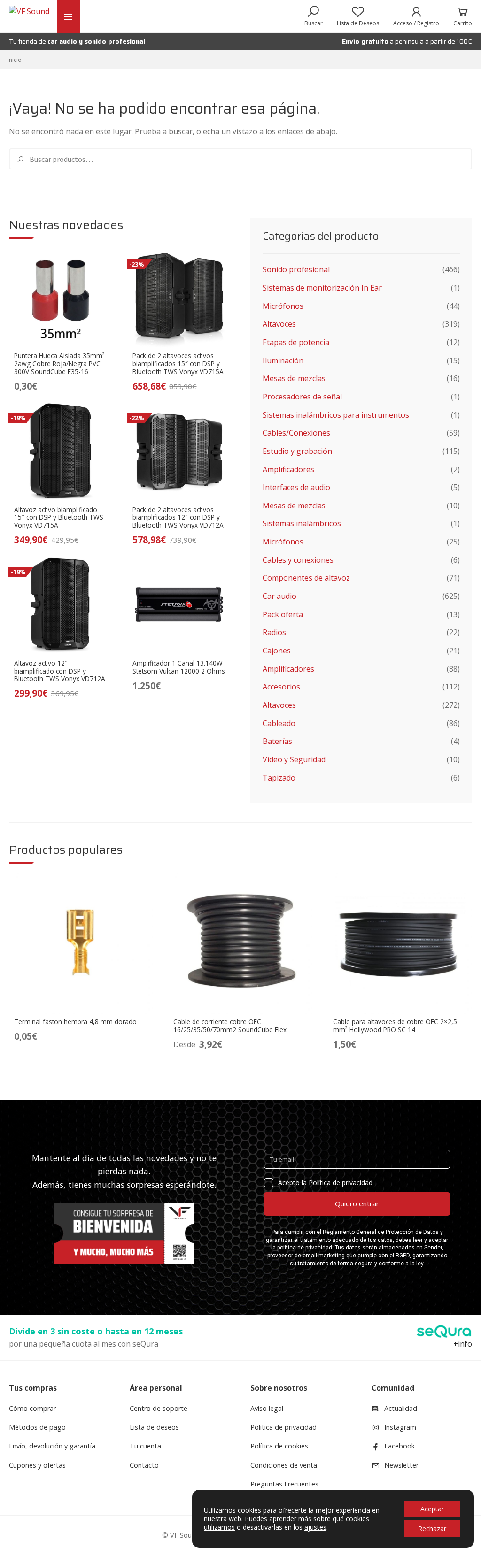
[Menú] (68, 16)
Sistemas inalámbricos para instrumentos (336, 415)
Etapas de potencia (296, 342)
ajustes (315, 1527)
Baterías (277, 741)
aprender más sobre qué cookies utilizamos (286, 1523)
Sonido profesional (296, 269)
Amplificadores (288, 469)
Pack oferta (283, 614)
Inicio (15, 60)
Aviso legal (266, 1408)
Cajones (277, 650)
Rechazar (432, 1528)
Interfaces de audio (296, 487)
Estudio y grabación (297, 451)
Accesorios (281, 687)
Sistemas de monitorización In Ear (322, 288)
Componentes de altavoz (306, 578)
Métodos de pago (37, 1427)
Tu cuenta (145, 1445)
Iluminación (283, 360)
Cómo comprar (32, 1408)
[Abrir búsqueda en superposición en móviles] (313, 16)
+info (462, 1344)
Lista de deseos (154, 1427)
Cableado (279, 723)
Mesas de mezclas (294, 378)
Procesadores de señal (302, 396)
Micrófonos (283, 306)
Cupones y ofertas (37, 1465)
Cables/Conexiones (296, 433)
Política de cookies (279, 1445)
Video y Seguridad (294, 759)
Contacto (144, 1465)
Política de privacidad (283, 1427)
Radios (274, 632)
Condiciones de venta (283, 1465)
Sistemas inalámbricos (302, 523)
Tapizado (279, 778)
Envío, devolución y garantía (52, 1445)
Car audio (279, 596)
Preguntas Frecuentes (284, 1483)
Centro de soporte (158, 1408)
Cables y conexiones (298, 560)
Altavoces (279, 324)
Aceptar (432, 1508)
